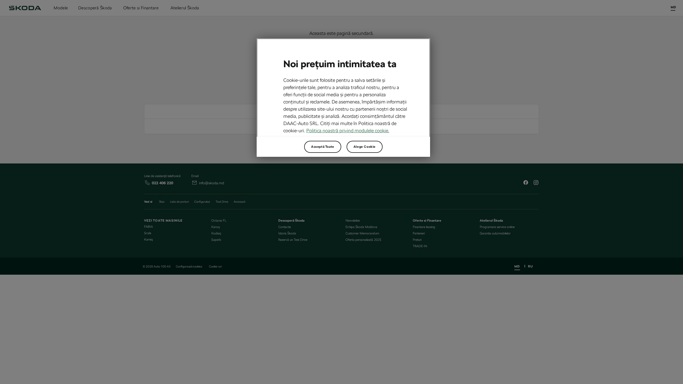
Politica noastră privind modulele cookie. (347, 130)
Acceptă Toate (322, 147)
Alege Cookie (365, 147)
